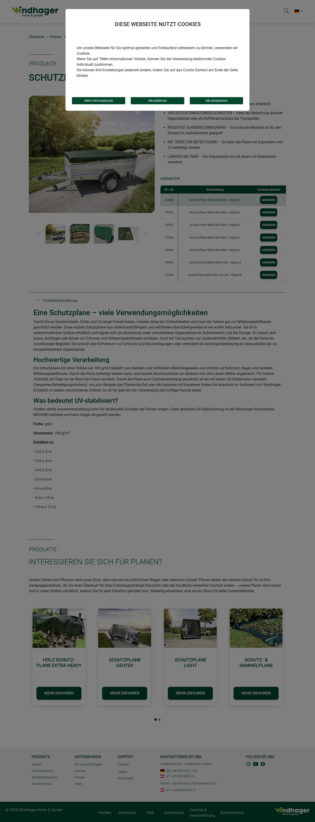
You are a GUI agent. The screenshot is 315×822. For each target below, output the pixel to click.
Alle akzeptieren (216, 100)
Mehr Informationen (98, 100)
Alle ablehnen (157, 100)
